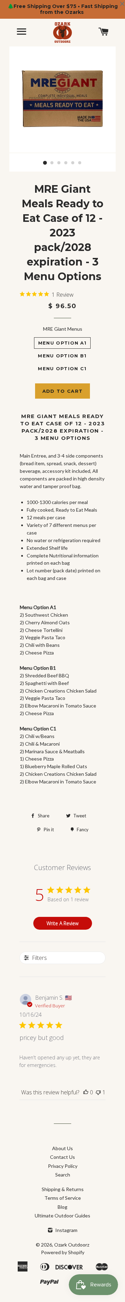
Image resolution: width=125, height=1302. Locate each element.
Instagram (65, 1230)
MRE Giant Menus (62, 329)
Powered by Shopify (62, 1252)
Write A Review (62, 923)
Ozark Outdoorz (71, 1245)
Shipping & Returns (63, 1189)
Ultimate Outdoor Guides (62, 1215)
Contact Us (62, 1157)
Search (62, 1175)
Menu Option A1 (62, 343)
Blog (62, 1207)
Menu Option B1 (62, 355)
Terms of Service (62, 1198)
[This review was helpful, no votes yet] (85, 1092)
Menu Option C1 (62, 368)
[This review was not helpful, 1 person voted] (98, 1092)
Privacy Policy (62, 1166)
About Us (62, 1148)
